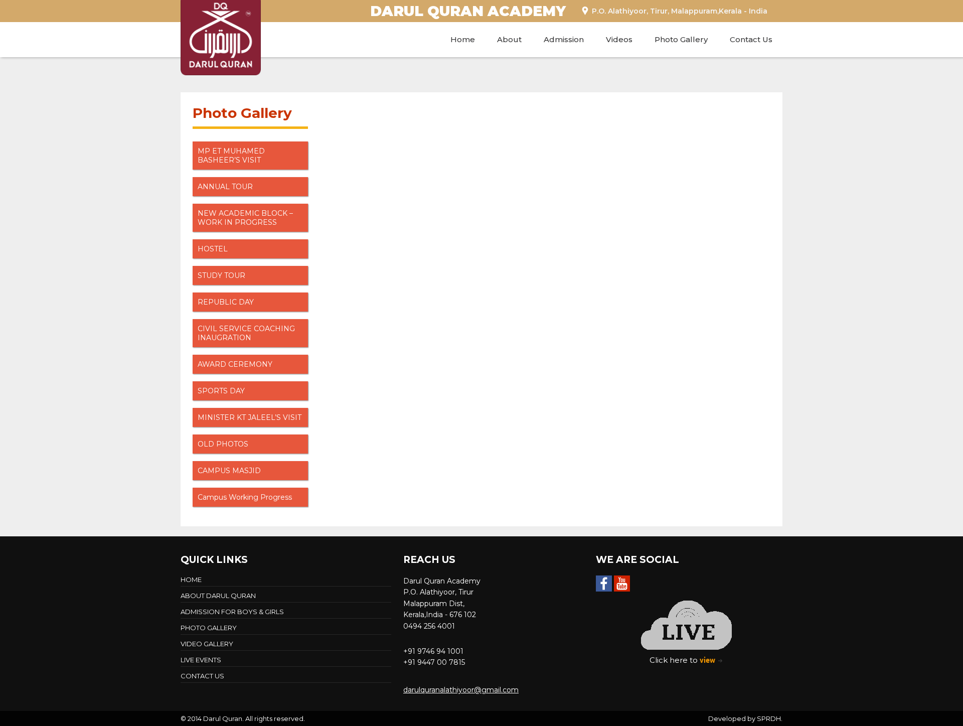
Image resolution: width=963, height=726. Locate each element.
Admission (564, 39)
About (509, 39)
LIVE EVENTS (201, 660)
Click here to (682, 660)
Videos (619, 39)
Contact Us (751, 39)
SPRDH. (769, 718)
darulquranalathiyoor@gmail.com (461, 689)
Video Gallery (207, 644)
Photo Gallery (681, 39)
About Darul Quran (218, 596)
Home (462, 39)
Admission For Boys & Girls (232, 612)
